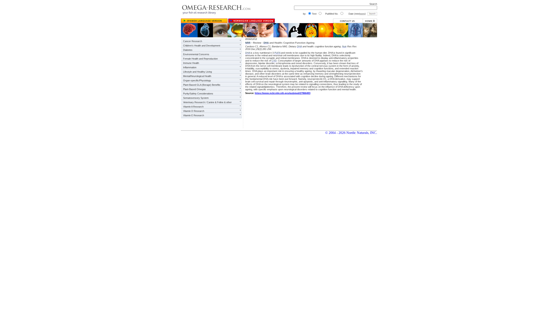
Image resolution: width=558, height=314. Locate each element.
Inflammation (189, 67)
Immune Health (191, 63)
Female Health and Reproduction (200, 58)
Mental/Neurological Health (197, 76)
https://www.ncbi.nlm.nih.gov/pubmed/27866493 (282, 93)
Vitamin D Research (193, 111)
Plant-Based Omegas (194, 89)
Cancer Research (192, 41)
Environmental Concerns (196, 54)
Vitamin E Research (193, 115)
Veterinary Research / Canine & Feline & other (207, 102)
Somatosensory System (196, 98)
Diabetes (187, 50)
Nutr (344, 46)
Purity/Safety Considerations (198, 93)
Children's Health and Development (201, 45)
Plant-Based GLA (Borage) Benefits (201, 85)
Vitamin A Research (193, 106)
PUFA (277, 52)
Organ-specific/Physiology (197, 80)
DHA (266, 42)
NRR (247, 42)
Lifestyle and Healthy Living (197, 71)
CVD (274, 60)
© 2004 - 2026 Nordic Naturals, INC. (351, 133)
